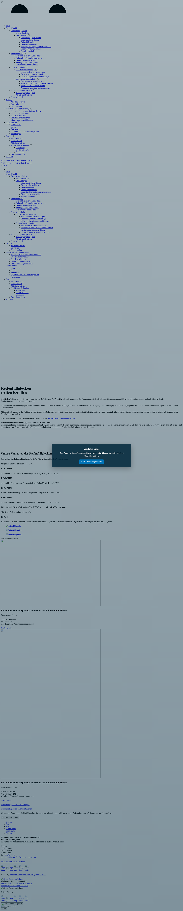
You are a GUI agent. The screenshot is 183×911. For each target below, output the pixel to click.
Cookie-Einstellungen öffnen (91, 462)
